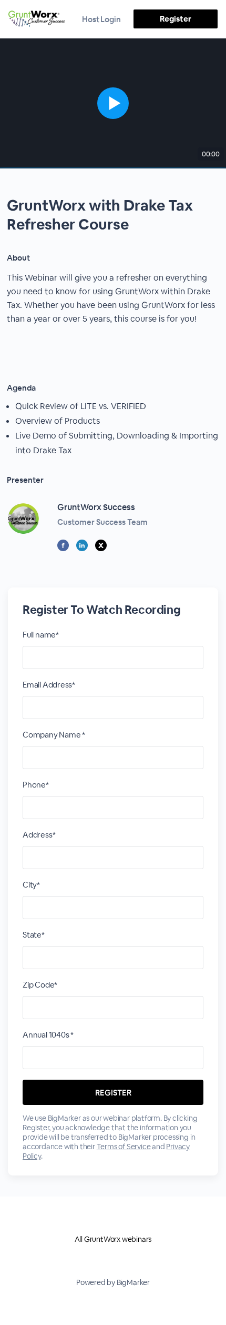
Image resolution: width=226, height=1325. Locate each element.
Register (175, 19)
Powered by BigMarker (113, 1282)
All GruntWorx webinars (113, 1239)
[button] (113, 103)
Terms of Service (124, 1146)
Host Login (101, 19)
